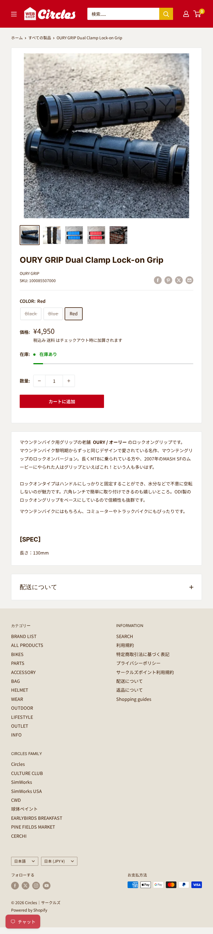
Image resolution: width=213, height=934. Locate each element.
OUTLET (19, 725)
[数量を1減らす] (39, 381)
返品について (129, 689)
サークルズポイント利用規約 (145, 672)
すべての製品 (39, 37)
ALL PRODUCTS (27, 645)
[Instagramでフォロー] (36, 885)
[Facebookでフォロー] (15, 885)
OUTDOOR (22, 707)
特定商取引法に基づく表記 (142, 654)
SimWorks (21, 782)
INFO (16, 734)
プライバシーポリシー (138, 663)
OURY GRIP (29, 273)
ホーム (17, 37)
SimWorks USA (26, 791)
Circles (18, 764)
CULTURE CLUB (27, 773)
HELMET (19, 689)
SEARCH (124, 636)
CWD (16, 800)
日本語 (20, 861)
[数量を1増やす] (69, 381)
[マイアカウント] (186, 14)
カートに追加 (62, 401)
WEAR (17, 699)
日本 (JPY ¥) (54, 861)
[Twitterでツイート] (179, 279)
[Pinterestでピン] (168, 279)
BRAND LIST (24, 636)
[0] (197, 14)
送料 (51, 340)
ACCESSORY (23, 672)
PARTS (17, 663)
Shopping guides (133, 699)
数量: (25, 380)
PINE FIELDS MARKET (33, 826)
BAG (15, 681)
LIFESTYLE (22, 717)
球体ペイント (24, 808)
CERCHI (19, 835)
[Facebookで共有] (158, 279)
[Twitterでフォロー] (25, 885)
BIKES (17, 654)
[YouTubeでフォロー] (46, 885)
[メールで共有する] (189, 279)
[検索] (166, 14)
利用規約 (125, 645)
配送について (129, 681)
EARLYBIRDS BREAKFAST (36, 818)
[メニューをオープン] (14, 14)
